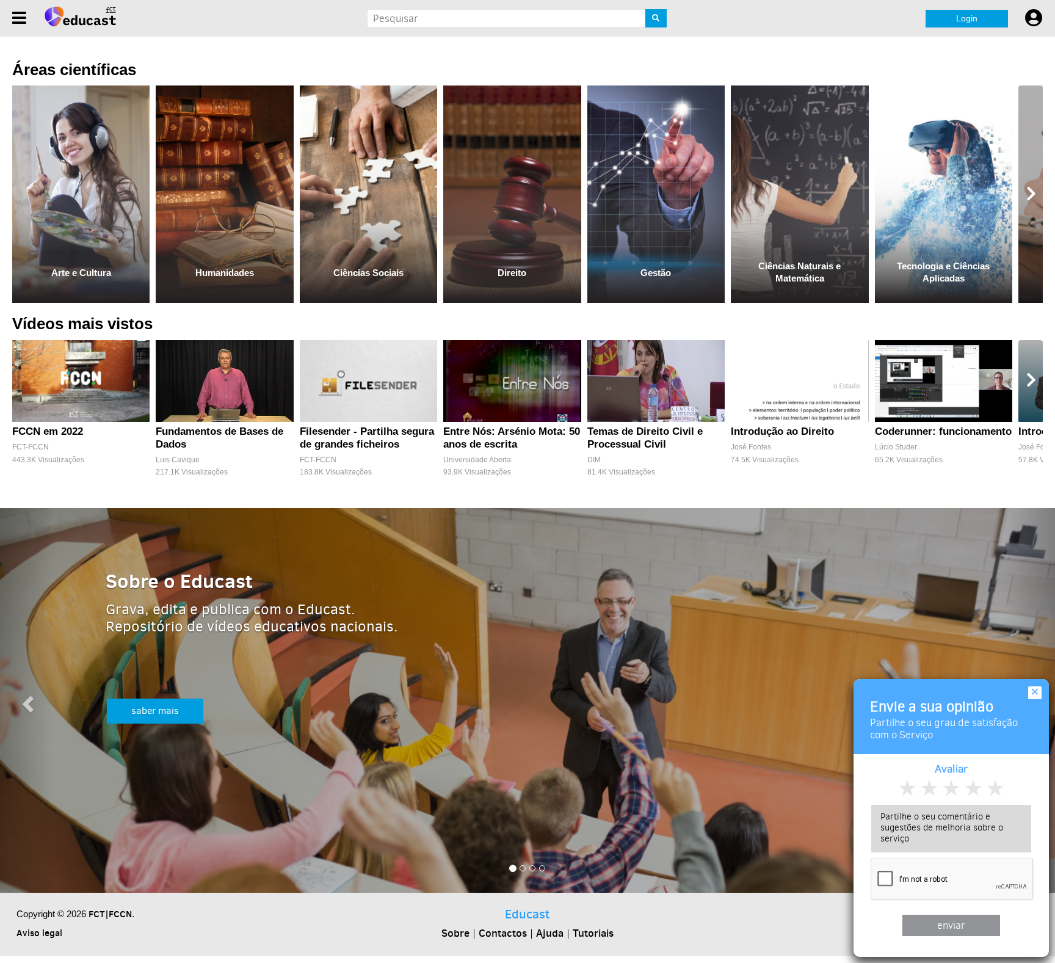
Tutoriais (593, 933)
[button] (26, 700)
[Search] (656, 18)
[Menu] (19, 18)
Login (966, 18)
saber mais (155, 710)
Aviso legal (39, 932)
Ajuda (550, 933)
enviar (951, 925)
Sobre (455, 933)
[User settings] (1033, 18)
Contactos (503, 933)
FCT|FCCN (110, 913)
